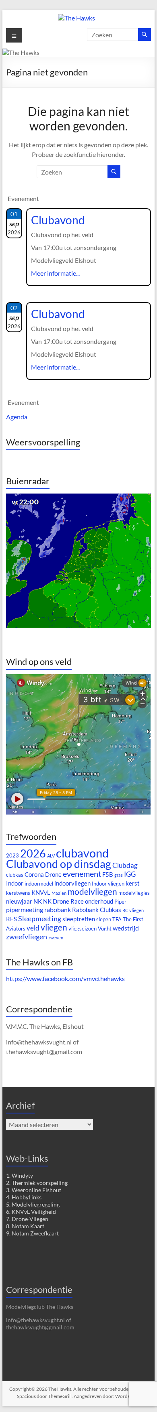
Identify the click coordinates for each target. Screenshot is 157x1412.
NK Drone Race (63, 901)
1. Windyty (19, 1175)
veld (33, 928)
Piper (120, 901)
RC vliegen (133, 910)
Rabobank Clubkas (96, 909)
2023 (12, 855)
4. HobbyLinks (23, 1197)
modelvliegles (134, 893)
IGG (130, 874)
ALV (51, 855)
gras (118, 875)
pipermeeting (24, 909)
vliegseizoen (82, 928)
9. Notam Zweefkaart (32, 1233)
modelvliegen (92, 891)
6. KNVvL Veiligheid (31, 1211)
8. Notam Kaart (25, 1226)
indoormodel (39, 883)
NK (37, 901)
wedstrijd (126, 928)
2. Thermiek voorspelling (37, 1182)
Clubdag (125, 865)
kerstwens (18, 893)
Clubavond (58, 220)
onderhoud (99, 901)
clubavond (82, 853)
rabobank (57, 909)
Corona (34, 874)
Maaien (59, 893)
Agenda (16, 417)
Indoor (14, 883)
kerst (133, 883)
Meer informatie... (55, 273)
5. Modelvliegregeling (33, 1204)
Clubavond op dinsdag (58, 863)
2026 (33, 853)
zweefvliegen (26, 936)
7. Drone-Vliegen (27, 1218)
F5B (107, 874)
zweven (55, 937)
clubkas (14, 875)
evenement (82, 873)
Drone (53, 874)
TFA (117, 919)
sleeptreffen (78, 919)
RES (11, 919)
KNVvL (40, 892)
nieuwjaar (19, 901)
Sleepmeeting (39, 918)
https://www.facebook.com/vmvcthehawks (65, 978)
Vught (105, 928)
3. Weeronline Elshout (33, 1189)
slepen (103, 919)
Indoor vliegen (108, 883)
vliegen (54, 927)
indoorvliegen (72, 883)
